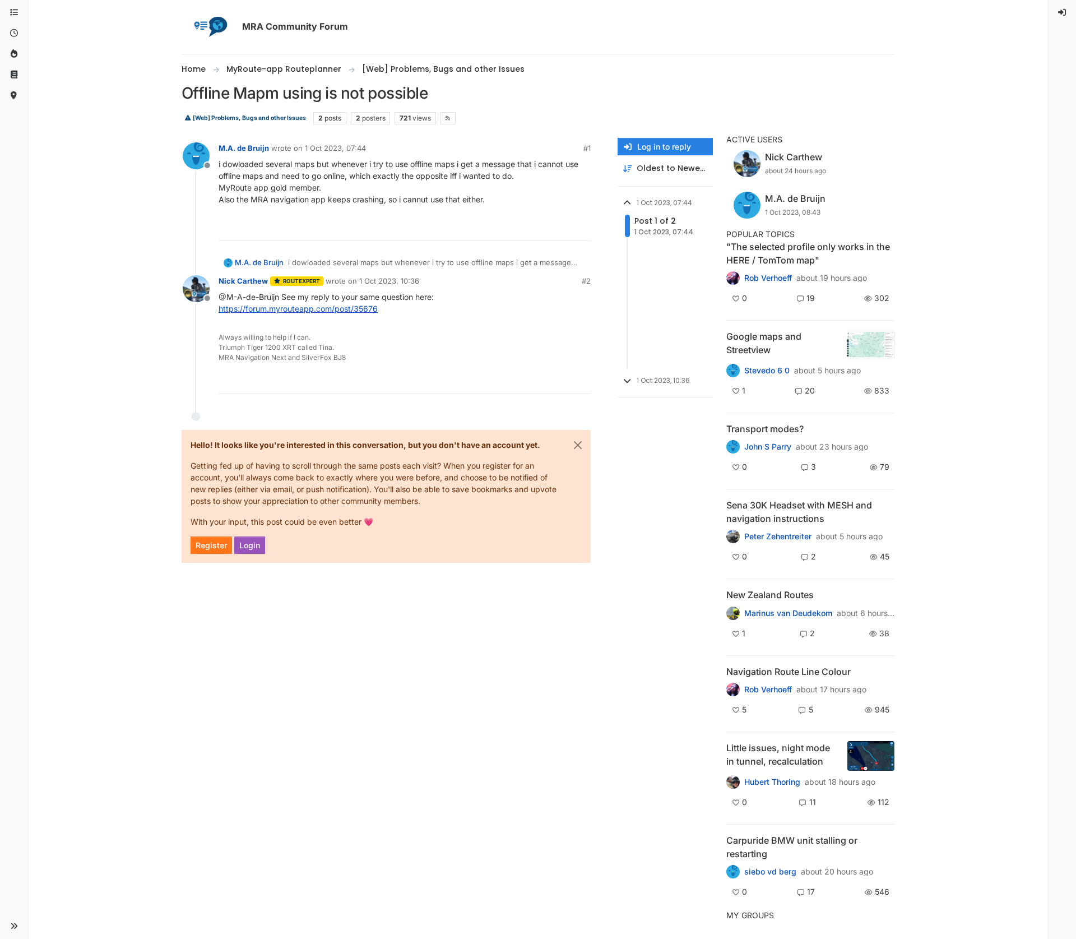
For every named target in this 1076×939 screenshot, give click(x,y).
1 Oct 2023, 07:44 (335, 148)
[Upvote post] (541, 227)
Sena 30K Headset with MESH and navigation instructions (799, 511)
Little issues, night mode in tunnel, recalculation (778, 754)
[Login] (1062, 12)
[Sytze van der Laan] (733, 871)
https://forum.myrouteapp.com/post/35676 (298, 308)
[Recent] (14, 33)
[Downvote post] (581, 227)
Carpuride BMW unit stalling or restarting (791, 847)
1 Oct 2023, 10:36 (389, 280)
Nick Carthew (243, 280)
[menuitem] (1062, 12)
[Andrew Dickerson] (733, 689)
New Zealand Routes (770, 594)
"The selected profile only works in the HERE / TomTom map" (808, 253)
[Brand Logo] (209, 26)
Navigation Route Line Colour (788, 671)
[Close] (578, 445)
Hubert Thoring (772, 782)
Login (249, 545)
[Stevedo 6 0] (733, 370)
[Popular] (14, 54)
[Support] (14, 75)
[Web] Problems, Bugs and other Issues (249, 118)
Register (211, 545)
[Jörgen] (733, 536)
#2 (586, 280)
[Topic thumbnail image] (870, 344)
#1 (587, 148)
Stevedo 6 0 (767, 370)
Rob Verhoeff (768, 278)
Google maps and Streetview (763, 343)
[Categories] (14, 12)
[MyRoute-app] (14, 95)
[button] (14, 926)
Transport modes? (765, 428)
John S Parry (767, 447)
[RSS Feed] (448, 118)
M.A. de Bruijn (244, 148)
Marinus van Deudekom (788, 613)
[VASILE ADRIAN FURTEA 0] (733, 278)
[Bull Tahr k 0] (733, 612)
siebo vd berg (770, 872)
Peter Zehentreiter (777, 536)
